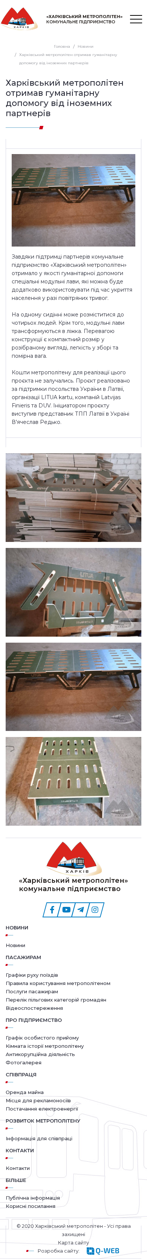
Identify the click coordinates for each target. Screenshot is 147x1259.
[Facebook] (52, 910)
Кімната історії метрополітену (45, 1046)
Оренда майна (25, 1092)
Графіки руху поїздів (32, 975)
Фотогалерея (23, 1062)
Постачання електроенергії (42, 1109)
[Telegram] (80, 910)
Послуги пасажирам (32, 991)
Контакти (18, 1168)
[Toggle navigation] (136, 19)
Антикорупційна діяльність (40, 1054)
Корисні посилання (30, 1206)
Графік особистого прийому (42, 1038)
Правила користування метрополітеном (58, 983)
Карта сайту (73, 1242)
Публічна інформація (33, 1198)
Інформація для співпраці (39, 1138)
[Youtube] (66, 910)
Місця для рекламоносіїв (38, 1100)
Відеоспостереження (34, 1008)
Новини (17, 928)
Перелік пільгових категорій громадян (56, 1000)
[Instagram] (95, 910)
